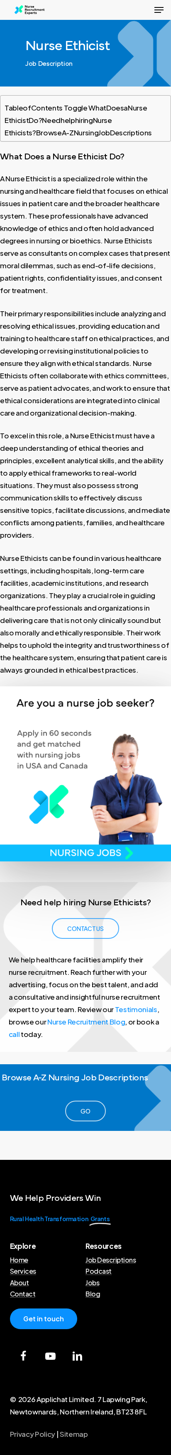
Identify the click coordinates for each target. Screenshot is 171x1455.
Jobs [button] (92, 1283)
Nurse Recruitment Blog (86, 1021)
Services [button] (23, 1271)
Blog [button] (93, 1294)
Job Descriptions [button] (111, 1260)
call (14, 1034)
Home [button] (19, 1260)
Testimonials (136, 1009)
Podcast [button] (99, 1271)
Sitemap (74, 1433)
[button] (159, 10)
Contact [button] (23, 1294)
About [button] (19, 1283)
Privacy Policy (32, 1433)
